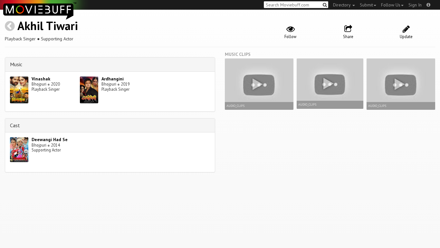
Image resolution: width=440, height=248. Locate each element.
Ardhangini (112, 79)
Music (16, 64)
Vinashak (41, 79)
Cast (15, 125)
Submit (366, 5)
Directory (342, 5)
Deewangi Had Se (50, 139)
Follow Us (390, 5)
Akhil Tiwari (47, 25)
